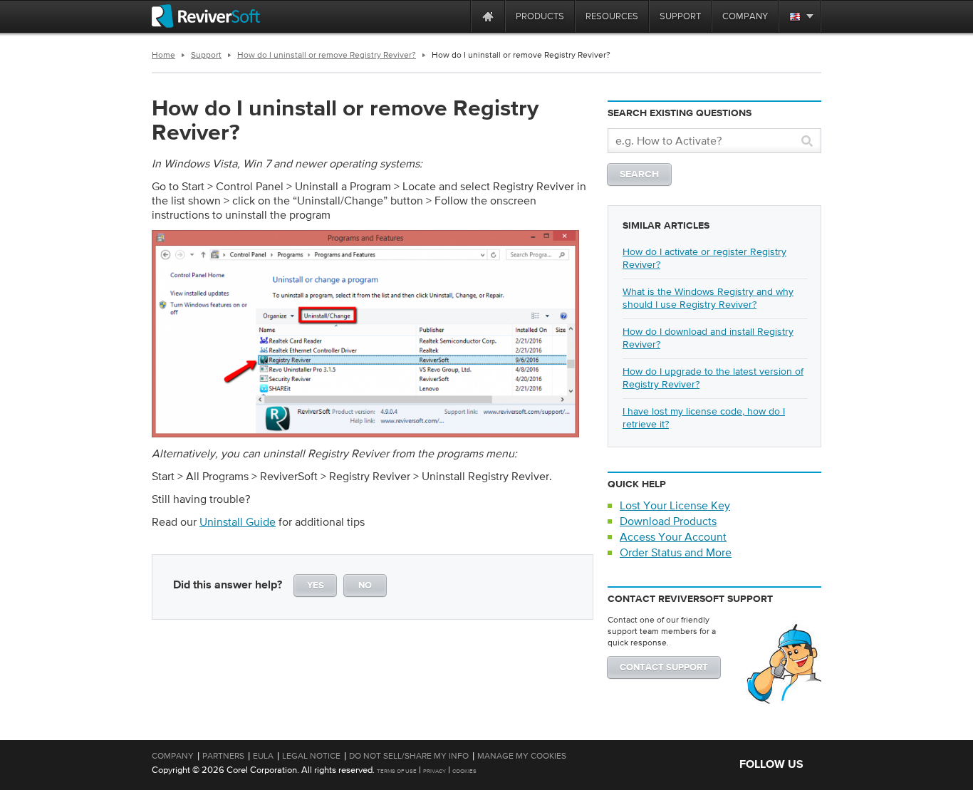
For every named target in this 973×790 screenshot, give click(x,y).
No (365, 586)
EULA (263, 756)
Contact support (664, 667)
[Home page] (488, 16)
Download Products (668, 520)
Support (206, 55)
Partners (223, 756)
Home (163, 55)
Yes (315, 586)
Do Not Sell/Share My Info (409, 756)
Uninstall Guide (237, 521)
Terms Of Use (397, 771)
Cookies (464, 771)
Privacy (434, 771)
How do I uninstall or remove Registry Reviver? (326, 55)
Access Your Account (673, 536)
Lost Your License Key (675, 505)
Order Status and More (676, 552)
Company (173, 756)
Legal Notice (311, 756)
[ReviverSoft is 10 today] (456, 16)
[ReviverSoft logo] (206, 16)
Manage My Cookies (521, 756)
